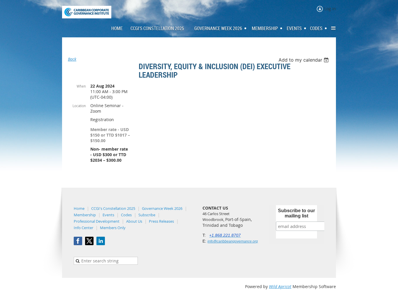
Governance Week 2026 (162, 208)
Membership (85, 214)
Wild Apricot (280, 286)
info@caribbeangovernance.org (232, 241)
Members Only (113, 227)
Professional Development (96, 221)
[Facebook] (78, 241)
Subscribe (146, 214)
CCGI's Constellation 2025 (113, 208)
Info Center (83, 227)
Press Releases (161, 221)
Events (108, 214)
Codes (126, 214)
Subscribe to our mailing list (296, 213)
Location (79, 105)
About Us (134, 221)
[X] (89, 241)
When (81, 86)
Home (79, 208)
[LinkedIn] (100, 241)
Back (72, 59)
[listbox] (304, 59)
